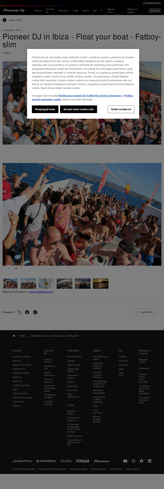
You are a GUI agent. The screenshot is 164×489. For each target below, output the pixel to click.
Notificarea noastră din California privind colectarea (89, 95)
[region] (83, 84)
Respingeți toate (45, 109)
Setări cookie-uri (121, 109)
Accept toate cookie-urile (78, 109)
